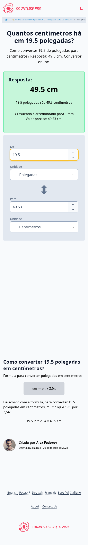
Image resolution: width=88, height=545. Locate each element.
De (12, 147)
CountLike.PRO (28, 8)
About (35, 506)
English (12, 492)
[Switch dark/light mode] (81, 8)
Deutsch (37, 492)
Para (13, 199)
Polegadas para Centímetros (60, 19)
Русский (24, 492)
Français (50, 492)
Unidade (16, 167)
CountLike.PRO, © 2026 (50, 527)
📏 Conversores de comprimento (27, 19)
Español (63, 492)
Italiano (75, 492)
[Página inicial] (6, 19)
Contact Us (49, 506)
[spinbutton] (39, 154)
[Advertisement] (44, 295)
